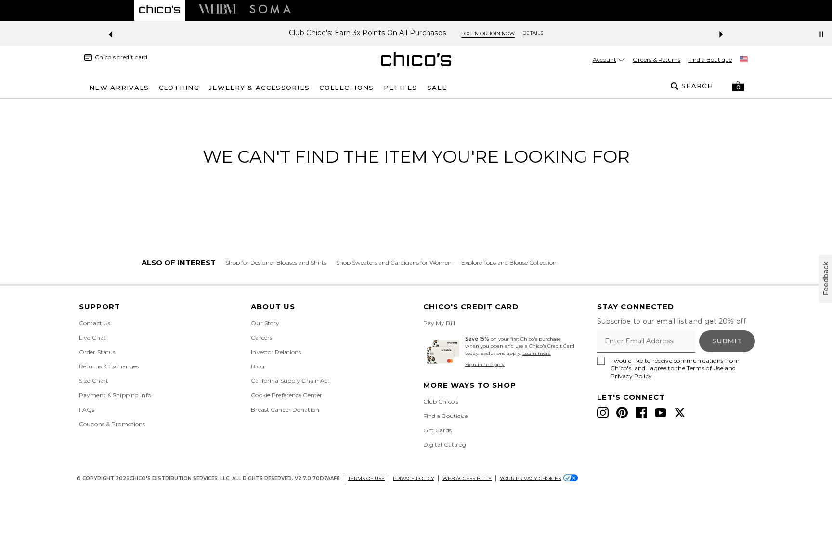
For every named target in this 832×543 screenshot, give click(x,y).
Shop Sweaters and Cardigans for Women (394, 262)
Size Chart (93, 380)
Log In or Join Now (488, 33)
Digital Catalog (445, 444)
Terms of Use (705, 368)
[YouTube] (660, 412)
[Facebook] (641, 412)
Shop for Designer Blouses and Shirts (275, 262)
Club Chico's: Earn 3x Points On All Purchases (367, 33)
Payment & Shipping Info (115, 395)
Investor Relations (276, 351)
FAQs (86, 409)
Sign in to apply (485, 364)
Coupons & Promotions (112, 424)
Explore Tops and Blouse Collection (509, 262)
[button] (738, 86)
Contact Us (94, 323)
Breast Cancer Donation (285, 409)
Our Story (265, 323)
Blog (257, 366)
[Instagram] (603, 412)
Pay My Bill (439, 323)
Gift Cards (437, 430)
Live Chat (92, 337)
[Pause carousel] (821, 34)
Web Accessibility (467, 478)
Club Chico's (440, 401)
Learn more (536, 353)
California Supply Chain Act (290, 380)
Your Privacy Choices (530, 478)
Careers (261, 337)
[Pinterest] (622, 412)
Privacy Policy (631, 375)
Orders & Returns (656, 59)
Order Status (97, 351)
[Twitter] (680, 412)
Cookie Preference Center (286, 395)
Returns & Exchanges (109, 366)
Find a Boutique (710, 59)
